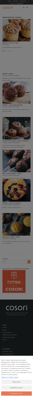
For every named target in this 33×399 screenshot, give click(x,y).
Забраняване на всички (16, 388)
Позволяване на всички (16, 393)
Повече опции (16, 382)
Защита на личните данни (9, 377)
